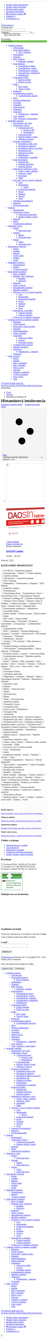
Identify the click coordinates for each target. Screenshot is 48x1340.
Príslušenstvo (23, 75)
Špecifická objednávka (15, 12)
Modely (16, 267)
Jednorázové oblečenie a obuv (25, 169)
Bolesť (16, 358)
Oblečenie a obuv (15, 226)
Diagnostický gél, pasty (22, 123)
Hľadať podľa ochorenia (16, 7)
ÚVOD (4, 383)
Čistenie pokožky (25, 313)
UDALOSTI (8, 386)
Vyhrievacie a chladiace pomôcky (26, 317)
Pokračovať (19, 969)
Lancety (21, 340)
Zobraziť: (7, 459)
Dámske (16, 233)
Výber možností (12, 542)
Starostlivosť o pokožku (23, 310)
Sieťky (26, 187)
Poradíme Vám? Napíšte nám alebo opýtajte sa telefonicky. (21, 828)
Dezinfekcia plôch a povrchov (30, 148)
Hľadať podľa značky (15, 9)
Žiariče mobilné (24, 80)
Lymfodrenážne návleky (28, 96)
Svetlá (15, 260)
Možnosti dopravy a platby (17, 845)
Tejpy (20, 198)
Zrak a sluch (18, 377)
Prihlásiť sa (10, 16)
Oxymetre (17, 103)
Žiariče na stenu (24, 82)
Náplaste (21, 194)
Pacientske (22, 176)
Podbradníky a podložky (28, 157)
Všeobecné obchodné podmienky (19, 852)
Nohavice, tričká (25, 173)
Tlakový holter (24, 89)
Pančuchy (22, 281)
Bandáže (21, 278)
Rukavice (17, 203)
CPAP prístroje (19, 324)
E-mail (4, 942)
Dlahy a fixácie (19, 285)
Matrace (16, 253)
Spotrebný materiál (15, 121)
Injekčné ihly (23, 162)
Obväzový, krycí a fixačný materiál (27, 180)
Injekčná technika (20, 160)
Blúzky (21, 235)
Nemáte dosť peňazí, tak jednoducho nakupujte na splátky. (21, 821)
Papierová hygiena (25, 153)
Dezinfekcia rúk (24, 151)
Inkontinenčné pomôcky (23, 288)
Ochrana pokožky (25, 315)
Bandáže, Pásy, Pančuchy (23, 276)
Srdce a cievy (18, 368)
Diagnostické (18, 210)
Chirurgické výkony (21, 125)
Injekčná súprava (25, 167)
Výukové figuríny (20, 269)
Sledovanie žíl (19, 107)
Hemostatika (23, 185)
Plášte (20, 178)
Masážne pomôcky (20, 290)
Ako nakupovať (12, 848)
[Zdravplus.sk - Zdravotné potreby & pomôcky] (7, 25)
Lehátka (16, 251)
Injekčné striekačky (26, 164)
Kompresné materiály (27, 189)
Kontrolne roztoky (25, 342)
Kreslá (15, 249)
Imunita (16, 361)
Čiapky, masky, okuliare (28, 171)
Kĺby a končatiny (20, 363)
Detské (16, 228)
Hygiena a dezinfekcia (22, 141)
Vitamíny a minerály (21, 372)
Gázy (20, 182)
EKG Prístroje (19, 59)
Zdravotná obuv (24, 230)
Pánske (16, 240)
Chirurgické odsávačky (27, 214)
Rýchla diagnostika (21, 205)
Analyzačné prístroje (21, 50)
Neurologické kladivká (22, 224)
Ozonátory (17, 105)
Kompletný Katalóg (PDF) (12, 404)
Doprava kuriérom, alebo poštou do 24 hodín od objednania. (22, 813)
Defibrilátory (18, 55)
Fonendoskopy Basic (26, 66)
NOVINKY (12, 383)
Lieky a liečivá (14, 356)
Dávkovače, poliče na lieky (24, 326)
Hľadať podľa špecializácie (17, 5)
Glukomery (17, 336)
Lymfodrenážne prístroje (23, 93)
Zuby (15, 379)
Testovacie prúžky (25, 338)
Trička (20, 242)
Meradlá (16, 219)
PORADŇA (27, 386)
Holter (15, 84)
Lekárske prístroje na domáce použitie (23, 320)
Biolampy (17, 322)
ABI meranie (18, 48)
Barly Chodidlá (19, 274)
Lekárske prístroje (15, 45)
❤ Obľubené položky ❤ (16, 14)
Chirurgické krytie (25, 128)
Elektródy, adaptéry (26, 61)
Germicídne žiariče (20, 77)
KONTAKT (37, 386)
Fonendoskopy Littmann (28, 71)
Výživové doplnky (20, 374)
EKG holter (23, 87)
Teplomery (17, 109)
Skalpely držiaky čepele (28, 137)
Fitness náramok (19, 333)
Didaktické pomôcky (16, 262)
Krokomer (17, 91)
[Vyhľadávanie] (34, 33)
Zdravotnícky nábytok (17, 246)
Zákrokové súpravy (26, 139)
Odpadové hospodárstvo (23, 201)
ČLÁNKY (17, 386)
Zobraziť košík (7, 969)
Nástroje (11, 208)
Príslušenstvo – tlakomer (28, 114)
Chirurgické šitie (25, 135)
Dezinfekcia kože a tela (27, 144)
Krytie (20, 192)
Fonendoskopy (19, 64)
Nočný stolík (18, 256)
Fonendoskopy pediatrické (29, 73)
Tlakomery (17, 112)
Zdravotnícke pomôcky (17, 272)
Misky (15, 221)
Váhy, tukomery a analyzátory (25, 119)
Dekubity (17, 283)
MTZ (15, 98)
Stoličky (16, 258)
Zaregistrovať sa (12, 19)
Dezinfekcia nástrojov (27, 146)
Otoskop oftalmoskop (22, 100)
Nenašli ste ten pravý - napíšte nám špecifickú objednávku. (21, 836)
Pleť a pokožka (19, 365)
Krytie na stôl (28, 130)
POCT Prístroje (24, 52)
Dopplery (17, 57)
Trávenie (16, 370)
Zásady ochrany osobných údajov (19, 854)
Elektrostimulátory (20, 331)
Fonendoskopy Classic (27, 68)
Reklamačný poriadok (15, 850)
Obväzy (21, 196)
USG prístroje (18, 116)
